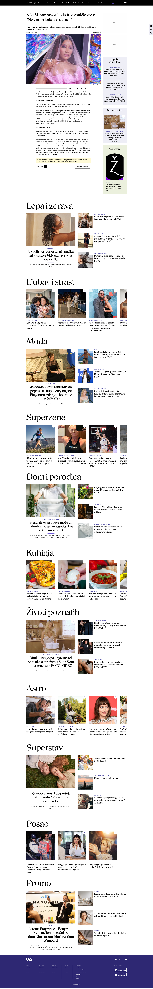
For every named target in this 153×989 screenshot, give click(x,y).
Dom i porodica (86, 3)
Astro (98, 3)
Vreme (66, 972)
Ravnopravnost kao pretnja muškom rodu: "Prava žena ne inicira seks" (114, 187)
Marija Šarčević (111, 182)
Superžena (42, 972)
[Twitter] (119, 959)
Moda (63, 3)
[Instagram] (122, 959)
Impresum (78, 968)
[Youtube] (126, 959)
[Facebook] (116, 959)
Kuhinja (93, 3)
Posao (28, 862)
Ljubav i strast (56, 3)
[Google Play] (120, 970)
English (67, 970)
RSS (77, 976)
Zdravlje (41, 966)
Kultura (41, 970)
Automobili (55, 970)
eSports (54, 966)
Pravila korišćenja (81, 970)
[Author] (115, 166)
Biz (27, 970)
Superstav (104, 3)
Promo (51, 925)
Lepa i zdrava (48, 3)
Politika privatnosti (81, 972)
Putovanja (42, 968)
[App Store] (120, 975)
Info (27, 966)
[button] (113, 141)
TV (65, 968)
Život (27, 972)
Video (66, 966)
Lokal (53, 972)
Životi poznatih (70, 3)
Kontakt (78, 978)
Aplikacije (78, 974)
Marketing (78, 966)
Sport (28, 968)
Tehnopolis (55, 968)
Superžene (78, 3)
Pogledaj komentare (82, 166)
